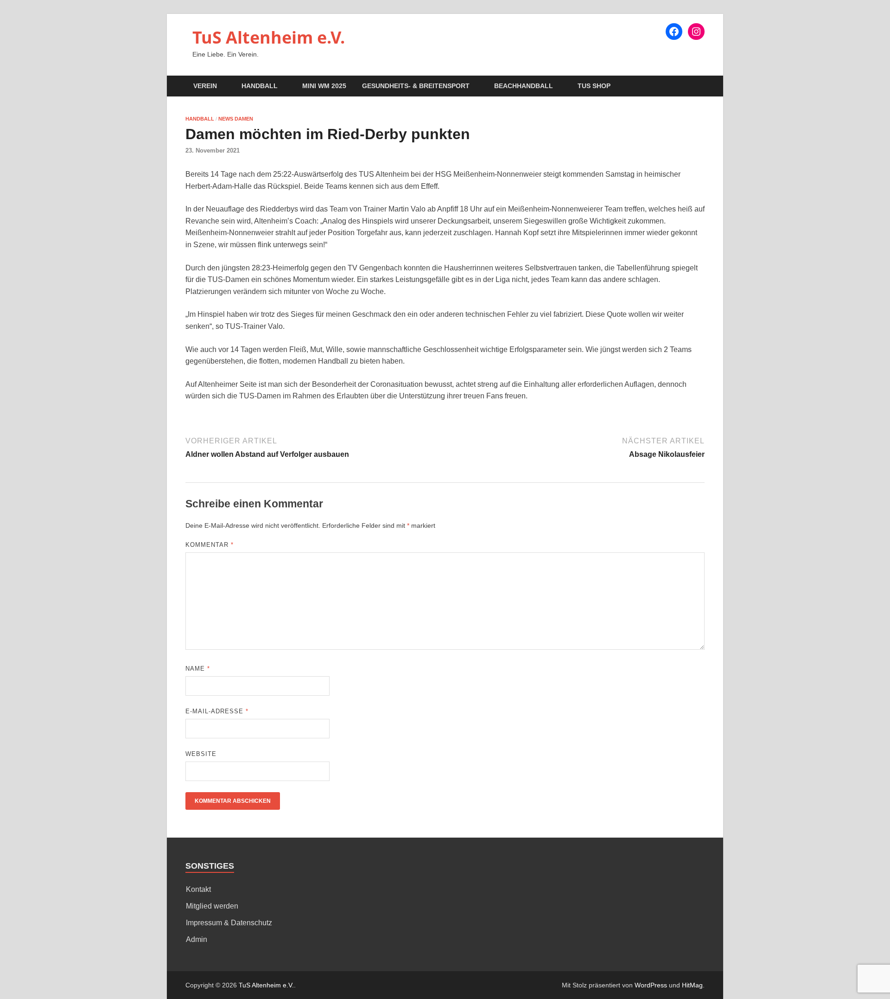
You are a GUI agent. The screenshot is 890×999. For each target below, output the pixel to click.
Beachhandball (523, 86)
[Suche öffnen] (700, 86)
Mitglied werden (212, 906)
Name (197, 668)
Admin (196, 939)
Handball (260, 86)
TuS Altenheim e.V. (268, 37)
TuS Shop (594, 86)
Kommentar (209, 544)
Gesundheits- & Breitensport (416, 86)
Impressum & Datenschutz (229, 923)
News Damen (235, 119)
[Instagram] (696, 31)
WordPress (651, 985)
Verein (205, 86)
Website (200, 753)
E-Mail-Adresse (216, 711)
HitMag (692, 985)
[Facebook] (674, 31)
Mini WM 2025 (324, 86)
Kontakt (198, 889)
